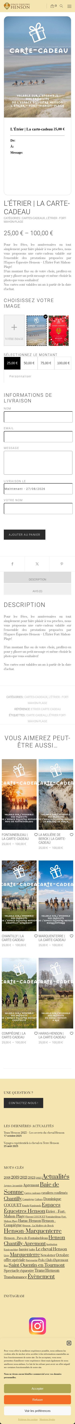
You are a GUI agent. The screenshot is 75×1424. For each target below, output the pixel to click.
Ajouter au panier (24, 534)
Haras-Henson (29, 1221)
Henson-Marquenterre (33, 1231)
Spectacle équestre (19, 1271)
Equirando (35, 1205)
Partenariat (32, 1260)
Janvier (23, 1249)
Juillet (32, 1249)
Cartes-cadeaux (32, 1193)
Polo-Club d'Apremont (53, 1260)
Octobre (62, 1255)
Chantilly (13, 1199)
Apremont (31, 1185)
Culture (39, 1199)
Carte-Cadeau (36, 715)
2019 (15, 1177)
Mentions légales (47, 1419)
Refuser (37, 1399)
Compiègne (28, 1199)
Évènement (41, 1276)
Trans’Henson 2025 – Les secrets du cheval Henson (34, 1132)
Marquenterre (25, 1255)
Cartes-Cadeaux (33, 218)
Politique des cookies (28, 1419)
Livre (6, 1255)
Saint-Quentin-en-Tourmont (37, 1265)
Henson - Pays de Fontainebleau (26, 1238)
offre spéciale (14, 1260)
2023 (31, 1178)
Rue (6, 1265)
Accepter (37, 1388)
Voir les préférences (38, 1410)
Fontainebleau (53, 1216)
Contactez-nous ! (23, 1103)
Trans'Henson (47, 1270)
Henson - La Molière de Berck (38, 1225)
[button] (69, 1343)
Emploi (25, 1205)
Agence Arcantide (13, 1185)
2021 (23, 1177)
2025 (38, 1177)
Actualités (55, 1177)
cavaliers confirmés (54, 1193)
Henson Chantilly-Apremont (34, 1241)
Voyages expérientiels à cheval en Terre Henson (31, 1143)
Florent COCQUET (35, 1216)
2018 (7, 1178)
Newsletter (47, 1255)
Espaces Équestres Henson (32, 1208)
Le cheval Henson (51, 1249)
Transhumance (15, 1277)
